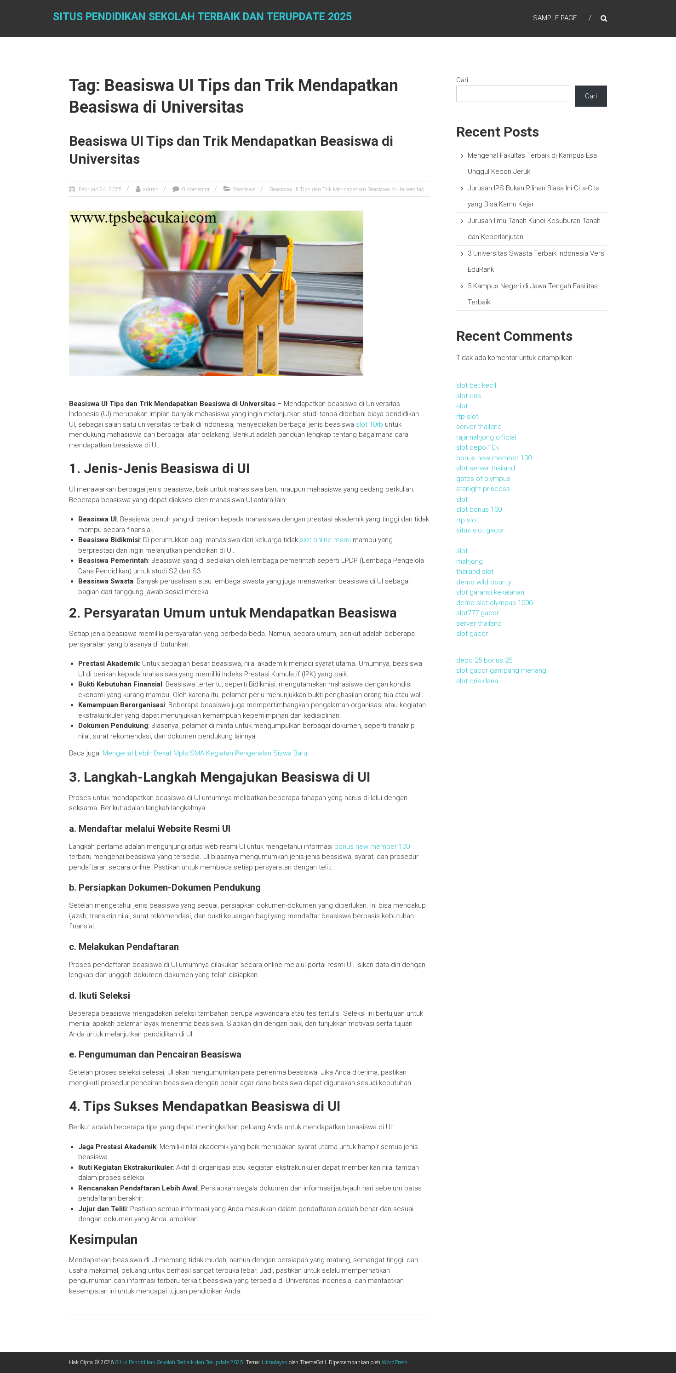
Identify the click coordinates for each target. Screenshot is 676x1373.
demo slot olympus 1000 (494, 603)
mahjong (469, 561)
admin (151, 189)
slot (462, 406)
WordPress (394, 1362)
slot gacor (472, 633)
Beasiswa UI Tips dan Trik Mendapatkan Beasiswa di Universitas (346, 189)
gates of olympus (483, 479)
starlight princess (483, 489)
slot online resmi (325, 540)
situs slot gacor (480, 530)
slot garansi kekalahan (490, 592)
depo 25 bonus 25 (484, 660)
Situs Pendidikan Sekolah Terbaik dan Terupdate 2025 (202, 17)
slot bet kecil (476, 385)
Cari (462, 80)
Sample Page (555, 18)
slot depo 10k (477, 447)
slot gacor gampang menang (501, 670)
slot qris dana (477, 681)
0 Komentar (196, 189)
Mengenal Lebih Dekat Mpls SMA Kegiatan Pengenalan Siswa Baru (205, 753)
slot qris (468, 396)
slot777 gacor (477, 613)
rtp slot (467, 416)
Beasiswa (244, 189)
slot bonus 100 (479, 509)
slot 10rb (369, 424)
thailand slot (474, 571)
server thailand (479, 427)
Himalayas (274, 1362)
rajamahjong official (486, 437)
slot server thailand (485, 468)
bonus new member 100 (372, 846)
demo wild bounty (483, 582)
